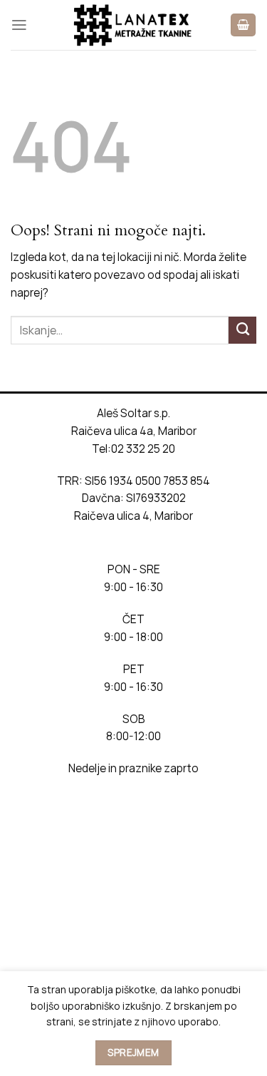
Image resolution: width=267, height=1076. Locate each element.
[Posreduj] (242, 330)
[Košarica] (243, 25)
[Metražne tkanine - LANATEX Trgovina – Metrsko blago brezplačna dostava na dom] (134, 24)
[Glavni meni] (19, 25)
